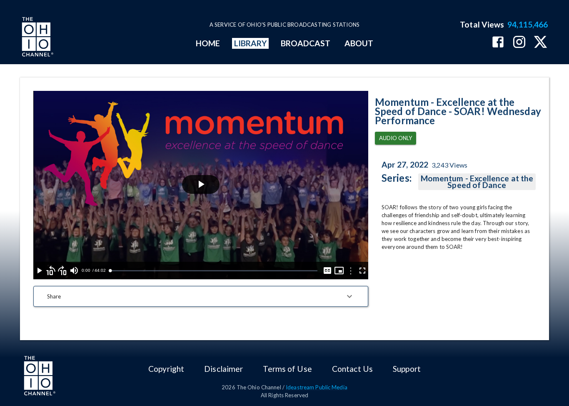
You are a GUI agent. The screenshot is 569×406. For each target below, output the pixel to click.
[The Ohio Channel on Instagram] (519, 43)
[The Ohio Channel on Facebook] (498, 43)
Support (407, 369)
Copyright (166, 369)
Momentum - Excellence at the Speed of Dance (477, 181)
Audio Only (395, 138)
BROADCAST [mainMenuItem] (306, 43)
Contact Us (352, 369)
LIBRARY (250, 43)
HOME (208, 43)
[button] (201, 296)
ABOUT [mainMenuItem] (358, 43)
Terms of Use (287, 369)
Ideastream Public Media (316, 387)
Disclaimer (223, 369)
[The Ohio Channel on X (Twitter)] (540, 43)
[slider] (213, 270)
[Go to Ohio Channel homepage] (37, 38)
